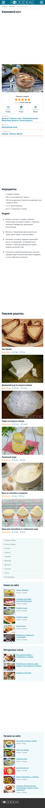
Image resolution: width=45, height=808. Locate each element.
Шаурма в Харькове (23, 673)
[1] (16, 99)
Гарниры (7, 556)
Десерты (12, 6)
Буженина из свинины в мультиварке (25, 636)
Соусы (6, 573)
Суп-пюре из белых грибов (26, 741)
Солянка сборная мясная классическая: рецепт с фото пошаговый (27, 788)
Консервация (9, 577)
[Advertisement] (22, 38)
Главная (4, 6)
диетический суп (22, 768)
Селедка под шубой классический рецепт (24, 600)
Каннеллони (21, 626)
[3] (22, 99)
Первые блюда (10, 540)
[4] (25, 99)
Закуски (7, 552)
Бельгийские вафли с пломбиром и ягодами (24, 656)
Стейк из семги (22, 617)
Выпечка (7, 561)
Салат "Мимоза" (22, 590)
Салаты (7, 548)
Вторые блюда (9, 544)
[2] (19, 99)
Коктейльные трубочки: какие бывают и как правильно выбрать (28, 665)
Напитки (7, 569)
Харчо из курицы (22, 750)
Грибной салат (21, 608)
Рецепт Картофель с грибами (27, 777)
